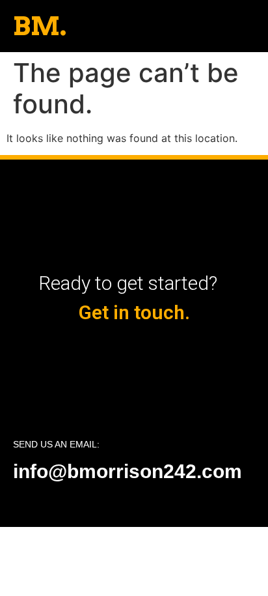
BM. (39, 26)
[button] (251, 26)
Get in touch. (134, 312)
